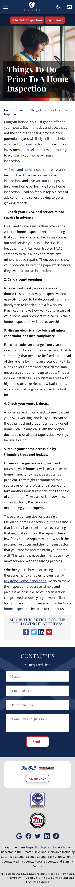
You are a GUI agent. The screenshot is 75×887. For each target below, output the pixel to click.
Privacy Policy (13, 877)
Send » (38, 741)
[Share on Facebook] (26, 633)
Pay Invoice (54, 20)
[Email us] (69, 7)
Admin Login (68, 873)
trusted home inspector (25, 144)
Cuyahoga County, (13, 857)
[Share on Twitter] (33, 633)
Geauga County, (36, 857)
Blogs (21, 110)
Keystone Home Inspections (25, 581)
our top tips (51, 181)
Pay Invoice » (37, 778)
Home (8, 110)
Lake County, (56, 857)
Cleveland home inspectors (28, 169)
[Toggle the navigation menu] (5, 7)
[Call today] (58, 7)
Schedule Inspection (27, 20)
